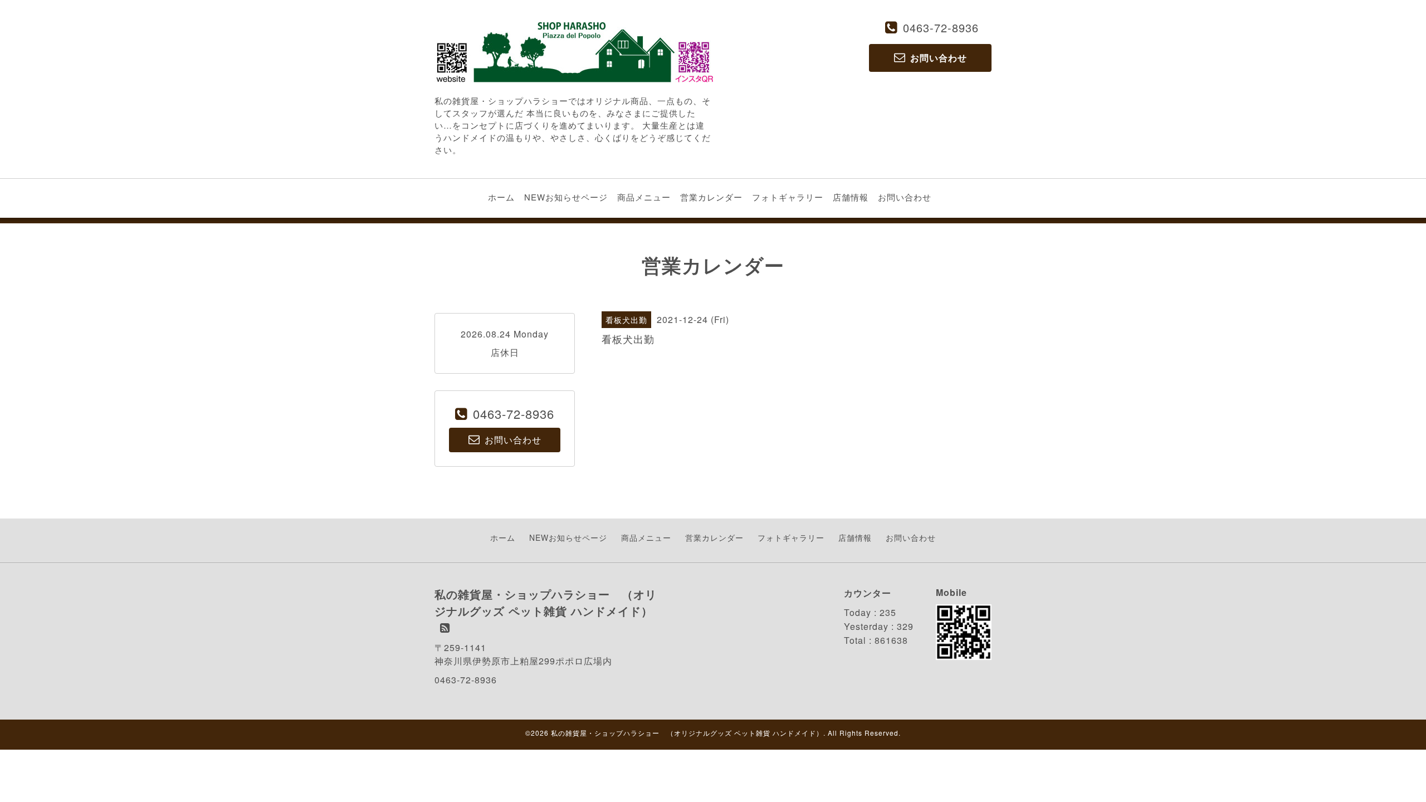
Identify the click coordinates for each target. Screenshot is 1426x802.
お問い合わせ (904, 197)
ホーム (501, 197)
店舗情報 (850, 197)
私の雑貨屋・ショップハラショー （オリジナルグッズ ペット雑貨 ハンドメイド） (687, 732)
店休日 (505, 352)
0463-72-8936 (941, 27)
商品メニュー (644, 197)
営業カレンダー (711, 197)
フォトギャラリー (787, 197)
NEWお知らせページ (566, 197)
